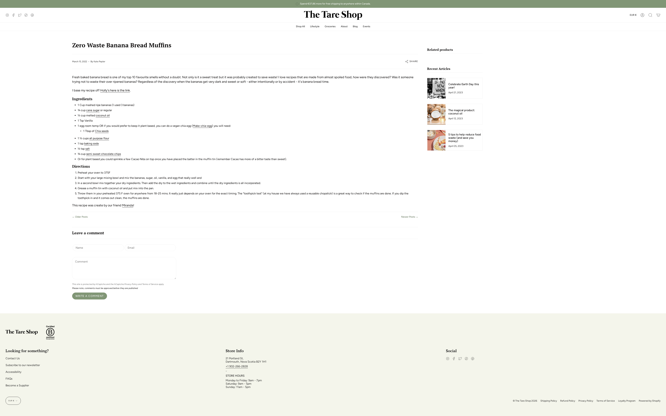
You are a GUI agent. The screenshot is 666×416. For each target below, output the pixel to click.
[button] (650, 15)
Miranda (127, 205)
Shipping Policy (548, 400)
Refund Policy (567, 400)
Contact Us (13, 358)
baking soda (91, 143)
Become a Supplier (17, 385)
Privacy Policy (131, 284)
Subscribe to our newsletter (23, 365)
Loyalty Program (626, 400)
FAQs (9, 378)
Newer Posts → (409, 216)
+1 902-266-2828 (237, 366)
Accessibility (13, 372)
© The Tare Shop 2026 (525, 400)
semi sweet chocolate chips (103, 154)
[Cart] (658, 15)
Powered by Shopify (649, 400)
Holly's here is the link (115, 90)
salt (87, 148)
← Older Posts (80, 216)
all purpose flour (99, 138)
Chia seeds (102, 131)
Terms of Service (150, 284)
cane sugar (93, 110)
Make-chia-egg (202, 125)
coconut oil (103, 115)
